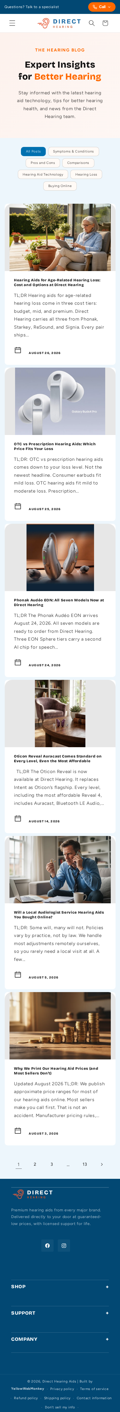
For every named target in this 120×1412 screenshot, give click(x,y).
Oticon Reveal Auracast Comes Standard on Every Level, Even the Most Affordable (58, 758)
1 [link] (19, 1164)
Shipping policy (57, 1398)
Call (102, 6)
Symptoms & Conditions (73, 151)
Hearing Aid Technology (43, 174)
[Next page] (101, 1164)
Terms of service (94, 1389)
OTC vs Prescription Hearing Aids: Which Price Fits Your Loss (55, 446)
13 (85, 1164)
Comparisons (78, 163)
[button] (12, 23)
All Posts (33, 151)
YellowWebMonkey (27, 1389)
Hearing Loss (86, 174)
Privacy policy (62, 1389)
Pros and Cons (43, 163)
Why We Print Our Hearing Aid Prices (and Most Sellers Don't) (56, 1071)
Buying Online (60, 186)
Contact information (94, 1398)
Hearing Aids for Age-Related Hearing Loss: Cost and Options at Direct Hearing (57, 282)
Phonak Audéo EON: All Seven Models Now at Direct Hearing (59, 602)
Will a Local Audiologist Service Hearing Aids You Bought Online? (59, 914)
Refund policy (26, 1398)
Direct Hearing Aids (59, 1381)
